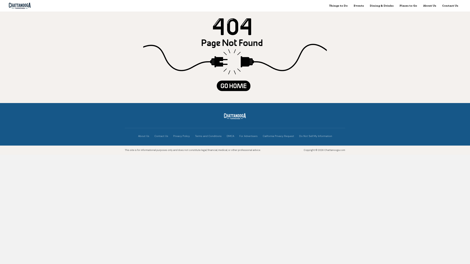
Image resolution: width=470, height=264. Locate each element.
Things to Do (338, 5)
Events (359, 5)
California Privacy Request (278, 136)
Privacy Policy (181, 136)
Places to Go (408, 5)
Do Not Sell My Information (315, 136)
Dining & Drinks (382, 5)
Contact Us (450, 5)
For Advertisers (248, 136)
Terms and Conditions (208, 136)
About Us (429, 5)
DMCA (230, 136)
